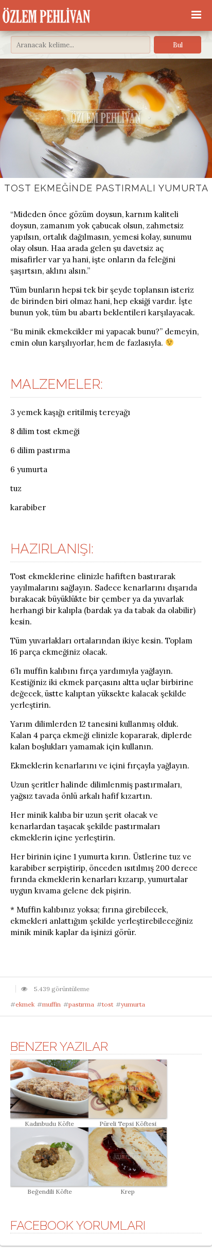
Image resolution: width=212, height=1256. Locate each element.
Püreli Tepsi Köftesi (127, 1123)
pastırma (81, 1004)
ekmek (24, 1004)
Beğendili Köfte (49, 1191)
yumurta (133, 1004)
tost (107, 1004)
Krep (127, 1191)
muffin (51, 1004)
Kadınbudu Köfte (49, 1123)
